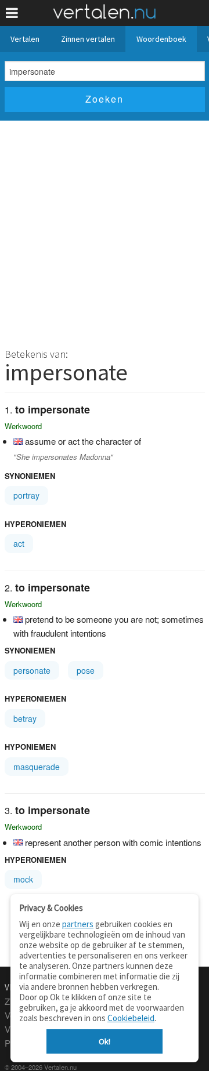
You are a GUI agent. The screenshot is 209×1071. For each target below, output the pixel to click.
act (18, 543)
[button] (12, 13)
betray (25, 718)
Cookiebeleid (130, 1017)
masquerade (36, 766)
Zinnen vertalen (88, 39)
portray (26, 495)
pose (86, 670)
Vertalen (24, 39)
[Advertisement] (104, 230)
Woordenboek (161, 39)
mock (23, 879)
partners (77, 924)
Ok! (104, 1041)
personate (32, 670)
